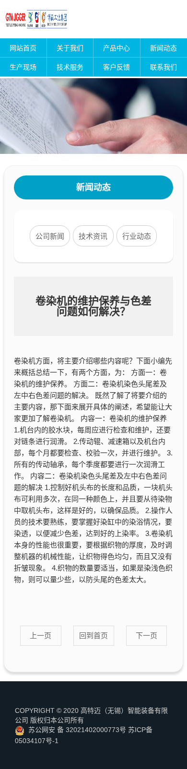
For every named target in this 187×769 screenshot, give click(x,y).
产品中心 (116, 48)
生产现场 (23, 67)
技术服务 (70, 67)
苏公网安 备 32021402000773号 (77, 730)
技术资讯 (93, 236)
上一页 (40, 635)
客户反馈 (116, 67)
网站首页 (23, 48)
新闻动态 (163, 48)
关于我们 (70, 48)
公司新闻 (49, 236)
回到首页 (93, 635)
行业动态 (136, 236)
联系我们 (163, 67)
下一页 (146, 635)
